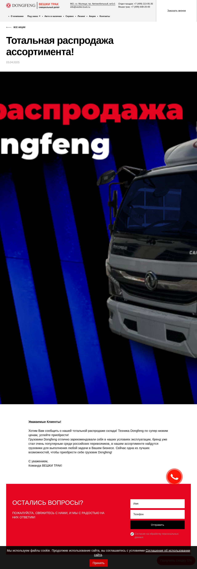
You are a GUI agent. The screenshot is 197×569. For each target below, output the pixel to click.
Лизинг (81, 16)
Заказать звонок (176, 10)
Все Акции (19, 27)
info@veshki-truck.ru (80, 7)
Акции (92, 16)
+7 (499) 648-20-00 (140, 7)
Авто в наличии (53, 16)
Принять (99, 563)
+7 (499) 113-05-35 (143, 3)
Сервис (70, 16)
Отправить (157, 524)
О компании (17, 16)
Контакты (105, 16)
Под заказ (32, 16)
